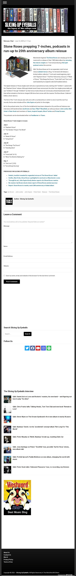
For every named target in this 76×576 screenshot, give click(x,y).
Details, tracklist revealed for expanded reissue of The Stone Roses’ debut (33, 175)
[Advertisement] (38, 306)
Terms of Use (8, 562)
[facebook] (32, 348)
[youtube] (38, 348)
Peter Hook (12, 111)
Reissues (7, 41)
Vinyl (11, 41)
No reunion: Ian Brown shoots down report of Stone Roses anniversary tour (33, 183)
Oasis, (30, 111)
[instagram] (43, 348)
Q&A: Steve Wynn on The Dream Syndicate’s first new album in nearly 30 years (42, 417)
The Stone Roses (51, 58)
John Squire (30, 102)
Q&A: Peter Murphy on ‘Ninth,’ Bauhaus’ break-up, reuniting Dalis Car (38, 437)
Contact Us (7, 555)
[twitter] (27, 348)
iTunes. (42, 115)
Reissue (44, 192)
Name (5, 246)
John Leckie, (64, 109)
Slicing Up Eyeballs (27, 199)
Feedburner (35, 115)
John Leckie (19, 192)
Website (6, 266)
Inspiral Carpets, (37, 111)
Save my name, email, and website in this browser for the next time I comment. (30, 275)
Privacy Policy (8, 559)
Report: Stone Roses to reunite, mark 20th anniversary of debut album (31, 185)
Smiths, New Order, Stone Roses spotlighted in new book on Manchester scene (34, 178)
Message (6, 226)
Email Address (8, 256)
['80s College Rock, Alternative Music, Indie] (35, 20)
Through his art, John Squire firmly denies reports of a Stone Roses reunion (33, 180)
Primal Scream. (60, 111)
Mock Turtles (47, 111)
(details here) (42, 72)
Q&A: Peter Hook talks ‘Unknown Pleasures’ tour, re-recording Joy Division (41, 467)
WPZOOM (69, 575)
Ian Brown (26, 109)
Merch (6, 557)
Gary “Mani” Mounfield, (40, 109)
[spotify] (49, 348)
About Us (7, 552)
